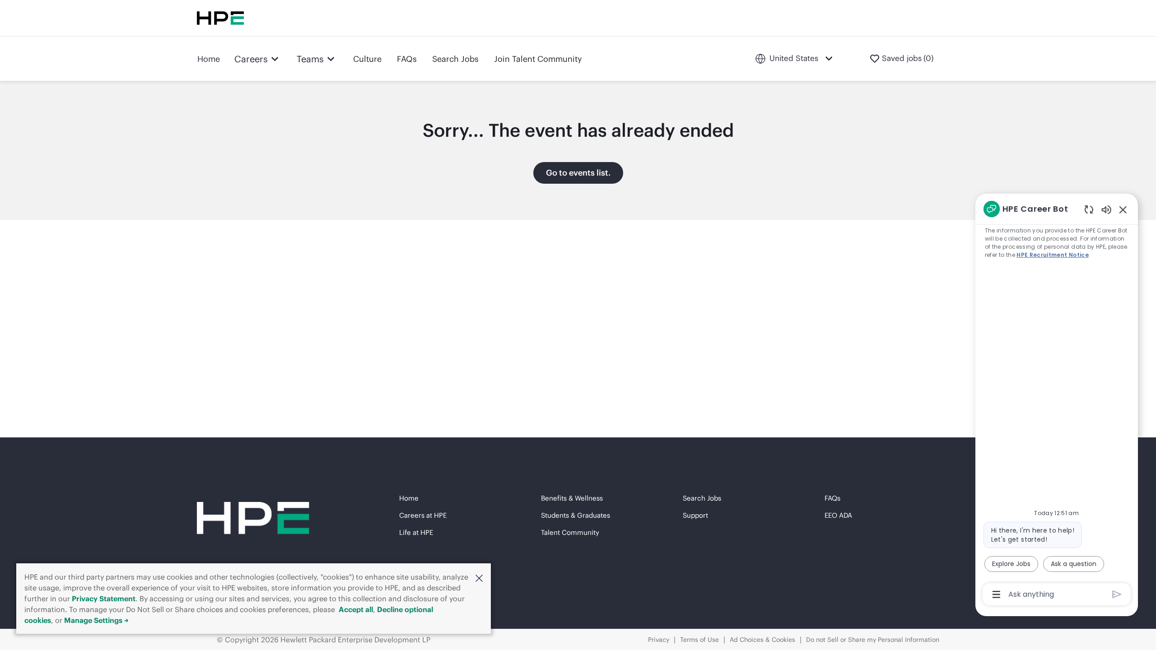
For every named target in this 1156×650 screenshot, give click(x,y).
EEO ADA (838, 515)
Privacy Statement (103, 598)
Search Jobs (455, 59)
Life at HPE (416, 532)
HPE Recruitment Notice (1052, 255)
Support (695, 515)
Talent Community (570, 532)
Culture (367, 59)
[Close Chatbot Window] (1123, 209)
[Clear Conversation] (1088, 209)
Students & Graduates (575, 515)
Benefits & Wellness (572, 498)
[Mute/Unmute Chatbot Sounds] (1106, 209)
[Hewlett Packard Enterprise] (220, 18)
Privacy (658, 640)
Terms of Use (699, 640)
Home (208, 59)
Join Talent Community (538, 59)
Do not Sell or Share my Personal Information (872, 640)
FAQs (407, 59)
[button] (479, 577)
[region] (1056, 401)
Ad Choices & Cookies (762, 640)
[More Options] (996, 594)
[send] (1117, 594)
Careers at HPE (423, 515)
